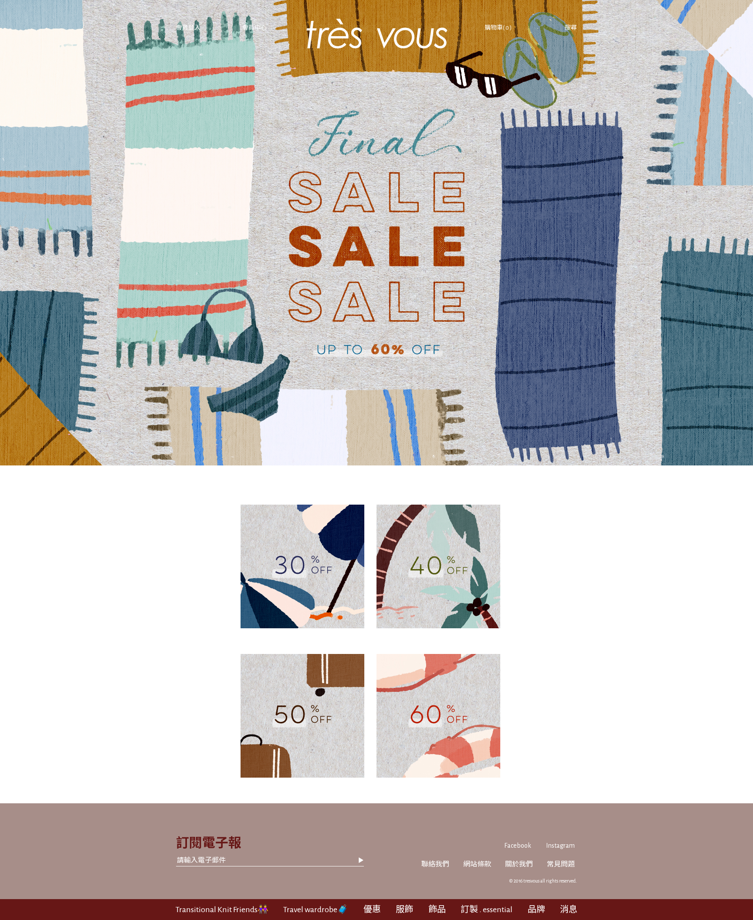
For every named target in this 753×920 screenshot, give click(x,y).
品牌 (536, 909)
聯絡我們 (435, 864)
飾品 (437, 909)
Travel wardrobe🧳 (315, 909)
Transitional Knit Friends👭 (222, 909)
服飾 (404, 909)
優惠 (372, 909)
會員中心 (254, 28)
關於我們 (519, 864)
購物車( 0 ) (498, 28)
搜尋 (571, 28)
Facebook (517, 845)
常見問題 (561, 864)
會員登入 (188, 28)
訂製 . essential (486, 909)
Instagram (560, 845)
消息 (568, 909)
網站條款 (477, 864)
